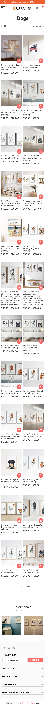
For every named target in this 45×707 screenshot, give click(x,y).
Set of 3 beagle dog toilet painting (32, 481)
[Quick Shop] (19, 60)
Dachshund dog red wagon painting (31, 66)
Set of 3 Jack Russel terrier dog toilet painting (10, 527)
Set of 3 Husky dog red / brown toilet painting (33, 435)
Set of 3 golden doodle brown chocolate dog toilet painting (11, 436)
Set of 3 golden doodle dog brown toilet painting (11, 67)
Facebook (4, 648)
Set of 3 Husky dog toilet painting (9, 571)
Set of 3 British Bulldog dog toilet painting (31, 248)
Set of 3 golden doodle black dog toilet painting (11, 112)
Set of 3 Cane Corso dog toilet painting (10, 347)
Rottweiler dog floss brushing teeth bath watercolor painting (10, 482)
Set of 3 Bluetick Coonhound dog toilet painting (32, 348)
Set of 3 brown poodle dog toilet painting (11, 392)
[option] (12, 625)
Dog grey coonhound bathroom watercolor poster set (32, 203)
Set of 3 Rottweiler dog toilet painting (31, 571)
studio (30, 703)
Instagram (14, 648)
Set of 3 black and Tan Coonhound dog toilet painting (33, 158)
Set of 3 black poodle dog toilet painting (32, 526)
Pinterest (9, 648)
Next (28, 587)
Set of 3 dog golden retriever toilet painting (32, 112)
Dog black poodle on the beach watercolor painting (10, 248)
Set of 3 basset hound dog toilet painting (33, 392)
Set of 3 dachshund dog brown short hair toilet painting (10, 203)
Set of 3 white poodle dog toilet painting (11, 157)
